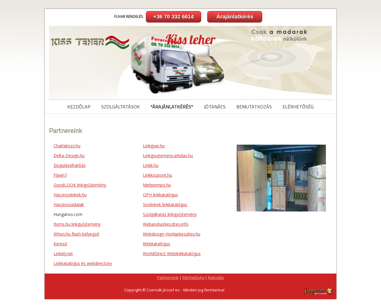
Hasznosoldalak (69, 204)
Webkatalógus (156, 244)
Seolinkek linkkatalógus (165, 204)
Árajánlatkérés (234, 17)
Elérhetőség (298, 106)
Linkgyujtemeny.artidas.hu (168, 155)
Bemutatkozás (254, 106)
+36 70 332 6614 (173, 17)
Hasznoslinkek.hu (70, 195)
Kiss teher (191, 39)
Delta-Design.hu (69, 155)
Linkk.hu (150, 165)
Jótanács (215, 106)
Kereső (60, 244)
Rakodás (216, 277)
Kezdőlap (78, 106)
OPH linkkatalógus (160, 195)
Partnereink (168, 277)
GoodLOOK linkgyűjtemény (80, 185)
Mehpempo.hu (157, 185)
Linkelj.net (63, 253)
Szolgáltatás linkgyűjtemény (170, 214)
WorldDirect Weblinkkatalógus (172, 253)
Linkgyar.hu (154, 146)
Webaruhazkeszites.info (165, 224)
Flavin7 (60, 175)
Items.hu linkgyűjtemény (77, 224)
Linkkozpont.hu (157, 175)
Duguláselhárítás (70, 165)
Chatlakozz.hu (67, 146)
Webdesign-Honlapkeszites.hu (171, 234)
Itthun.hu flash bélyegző (76, 234)
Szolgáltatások (120, 106)
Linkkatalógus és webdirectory (83, 263)
